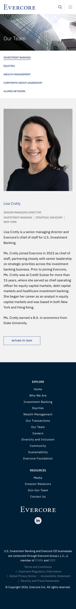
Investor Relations (38, 484)
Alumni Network (14, 91)
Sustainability (38, 452)
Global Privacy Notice (22, 576)
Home (38, 389)
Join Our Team (38, 490)
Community (38, 446)
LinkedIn (38, 520)
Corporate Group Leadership (23, 82)
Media (38, 478)
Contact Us (38, 496)
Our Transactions (38, 421)
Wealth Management (17, 74)
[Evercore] (31, 7)
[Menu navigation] (69, 7)
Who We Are (38, 395)
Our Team (38, 427)
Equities (9, 65)
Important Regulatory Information (39, 571)
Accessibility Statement (56, 576)
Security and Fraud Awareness (40, 581)
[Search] (60, 7)
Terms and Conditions (38, 567)
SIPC (52, 560)
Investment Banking (17, 57)
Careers (38, 433)
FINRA (39, 560)
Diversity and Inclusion (38, 439)
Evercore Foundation (38, 458)
